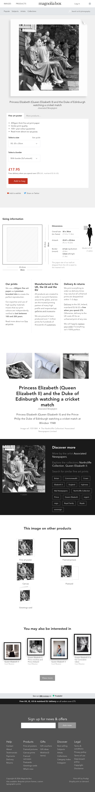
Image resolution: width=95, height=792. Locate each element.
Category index (64, 759)
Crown (85, 478)
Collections (32, 11)
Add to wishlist (15, 193)
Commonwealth (71, 478)
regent (86, 497)
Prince (56, 497)
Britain (56, 478)
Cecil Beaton (9, 664)
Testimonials (11, 752)
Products (21, 3)
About (9, 749)
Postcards (27, 762)
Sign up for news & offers (47, 719)
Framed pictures (30, 749)
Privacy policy (80, 752)
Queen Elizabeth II (76, 465)
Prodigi (86, 778)
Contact (9, 746)
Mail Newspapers (61, 491)
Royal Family (69, 503)
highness (84, 484)
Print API (76, 778)
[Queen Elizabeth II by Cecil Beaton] (12, 651)
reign (56, 503)
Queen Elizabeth (71, 497)
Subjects (15, 11)
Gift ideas (44, 749)
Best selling (62, 746)
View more (47, 678)
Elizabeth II (58, 484)
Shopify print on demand (79, 781)
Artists (23, 11)
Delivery (67, 304)
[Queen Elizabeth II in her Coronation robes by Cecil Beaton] (82, 644)
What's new (28, 769)
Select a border (15, 152)
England (72, 484)
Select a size (24, 137)
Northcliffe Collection (81, 491)
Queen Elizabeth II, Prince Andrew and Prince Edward (35, 659)
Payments (10, 756)
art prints (33, 131)
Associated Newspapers (47, 108)
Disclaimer (78, 768)
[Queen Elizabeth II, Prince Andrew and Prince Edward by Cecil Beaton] (35, 646)
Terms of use (79, 755)
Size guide (36, 137)
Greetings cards (30, 765)
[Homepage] (47, 4)
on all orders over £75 (48, 701)
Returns (9, 763)
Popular (7, 11)
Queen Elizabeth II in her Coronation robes (83, 659)
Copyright (78, 765)
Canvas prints (29, 752)
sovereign (58, 509)
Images (7, 3)
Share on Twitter (33, 193)
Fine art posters (30, 746)
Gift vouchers (46, 746)
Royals (82, 503)
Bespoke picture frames (27, 781)
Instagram (61, 763)
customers (51, 325)
